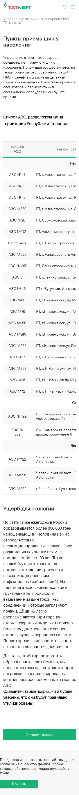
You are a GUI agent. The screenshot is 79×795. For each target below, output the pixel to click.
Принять (19, 784)
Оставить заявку (39, 735)
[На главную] (17, 5)
